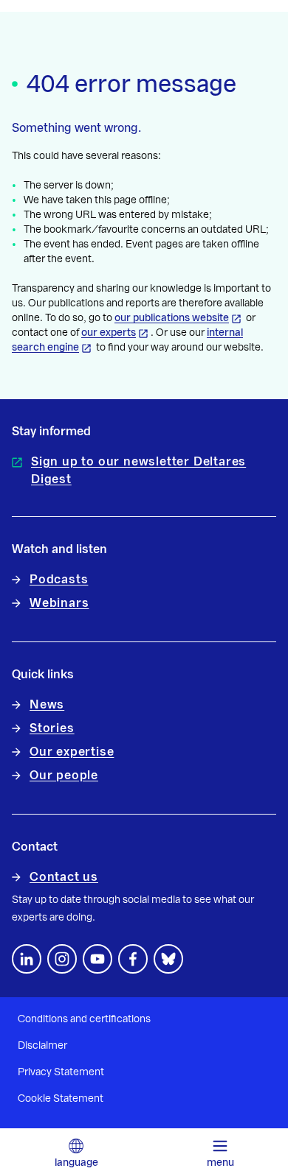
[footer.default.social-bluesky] (168, 959)
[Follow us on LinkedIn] (26, 959)
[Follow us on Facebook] (133, 959)
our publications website (171, 318)
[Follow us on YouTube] (97, 959)
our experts (108, 333)
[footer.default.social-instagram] (62, 959)
